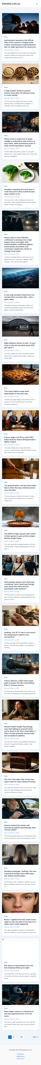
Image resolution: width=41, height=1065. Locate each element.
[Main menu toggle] (37, 4)
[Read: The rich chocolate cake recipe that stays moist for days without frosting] (20, 762)
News (6, 37)
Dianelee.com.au (11, 3)
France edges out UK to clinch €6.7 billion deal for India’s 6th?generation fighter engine (19, 439)
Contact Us (20, 1058)
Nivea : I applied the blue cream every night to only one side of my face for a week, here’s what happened (20, 921)
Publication (20, 1054)
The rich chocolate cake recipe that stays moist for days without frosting (19, 780)
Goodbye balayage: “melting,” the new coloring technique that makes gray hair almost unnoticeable (20, 873)
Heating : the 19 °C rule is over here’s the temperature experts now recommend (19, 634)
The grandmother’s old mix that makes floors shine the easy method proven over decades (20, 487)
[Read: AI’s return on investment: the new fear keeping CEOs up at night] (20, 948)
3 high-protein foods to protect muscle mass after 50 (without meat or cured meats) (19, 93)
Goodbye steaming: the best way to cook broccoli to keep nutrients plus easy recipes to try (19, 191)
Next (35, 1037)
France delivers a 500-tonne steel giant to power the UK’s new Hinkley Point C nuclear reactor (19, 683)
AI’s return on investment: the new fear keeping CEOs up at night (18, 966)
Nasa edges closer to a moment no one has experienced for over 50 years (18, 1013)
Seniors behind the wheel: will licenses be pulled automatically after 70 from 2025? (20, 827)
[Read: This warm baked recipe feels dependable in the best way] (20, 374)
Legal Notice (20, 1056)
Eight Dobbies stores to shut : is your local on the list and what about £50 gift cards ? (19, 345)
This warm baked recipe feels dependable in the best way (16, 392)
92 (21, 1037)
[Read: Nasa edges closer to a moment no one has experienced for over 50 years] (20, 994)
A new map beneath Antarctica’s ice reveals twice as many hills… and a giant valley (19, 297)
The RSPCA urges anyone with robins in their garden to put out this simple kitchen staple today (20, 536)
